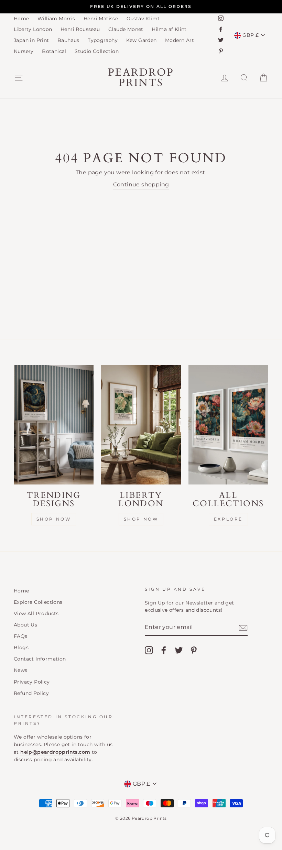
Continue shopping (141, 184)
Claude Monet (125, 29)
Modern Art (179, 40)
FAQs (21, 636)
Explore (228, 519)
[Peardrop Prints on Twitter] (179, 650)
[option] (141, 6)
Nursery (24, 51)
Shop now (53, 519)
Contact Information (40, 659)
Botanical (54, 51)
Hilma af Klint (169, 29)
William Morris (56, 18)
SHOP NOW (141, 519)
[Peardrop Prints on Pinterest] (193, 650)
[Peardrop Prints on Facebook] (164, 650)
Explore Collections (38, 602)
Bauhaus (68, 40)
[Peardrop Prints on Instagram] (149, 650)
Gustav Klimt (143, 18)
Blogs (21, 647)
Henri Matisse (101, 18)
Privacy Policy (32, 682)
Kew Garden (141, 40)
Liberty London (33, 29)
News (21, 670)
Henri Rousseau (80, 29)
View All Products (36, 613)
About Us (25, 625)
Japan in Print (31, 40)
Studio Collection (97, 51)
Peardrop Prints (141, 77)
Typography (103, 40)
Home (21, 18)
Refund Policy (31, 693)
